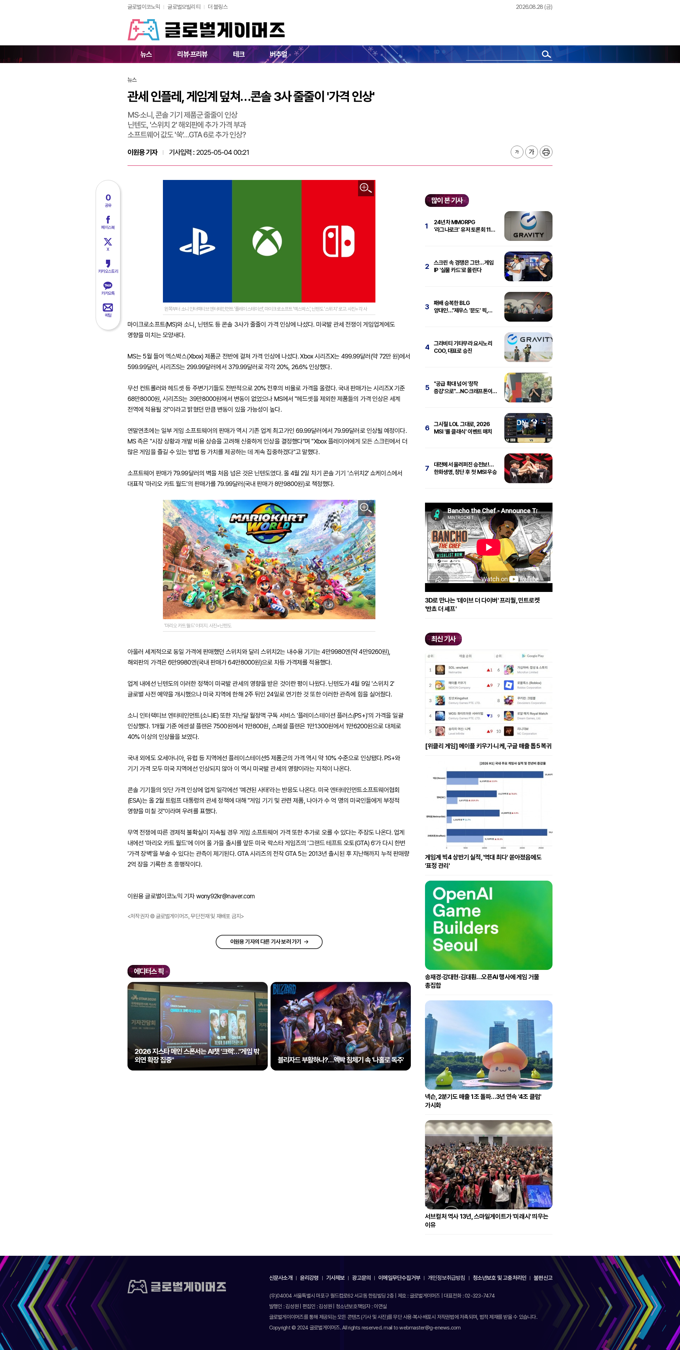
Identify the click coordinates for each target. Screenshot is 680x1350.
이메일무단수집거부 (399, 1278)
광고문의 (361, 1278)
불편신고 (543, 1278)
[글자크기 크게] (531, 152)
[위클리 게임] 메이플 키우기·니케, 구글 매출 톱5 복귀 (488, 746)
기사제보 (335, 1278)
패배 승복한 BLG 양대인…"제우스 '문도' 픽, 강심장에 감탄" (461, 307)
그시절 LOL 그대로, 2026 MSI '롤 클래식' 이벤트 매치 (463, 428)
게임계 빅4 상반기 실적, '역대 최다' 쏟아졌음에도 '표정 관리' (483, 861)
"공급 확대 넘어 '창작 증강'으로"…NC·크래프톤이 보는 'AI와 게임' (463, 387)
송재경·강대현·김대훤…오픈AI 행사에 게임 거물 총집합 (482, 981)
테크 (238, 54)
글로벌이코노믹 (144, 7)
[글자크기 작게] (517, 152)
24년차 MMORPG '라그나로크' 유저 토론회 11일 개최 (464, 226)
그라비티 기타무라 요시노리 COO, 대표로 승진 (463, 347)
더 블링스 (218, 7)
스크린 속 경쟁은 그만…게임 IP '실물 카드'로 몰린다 (463, 266)
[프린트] (546, 152)
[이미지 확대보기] (366, 188)
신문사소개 (281, 1278)
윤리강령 (309, 1278)
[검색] (546, 54)
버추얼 (278, 54)
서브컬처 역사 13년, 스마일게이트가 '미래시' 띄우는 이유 (486, 1220)
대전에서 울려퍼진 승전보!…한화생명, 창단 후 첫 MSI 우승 (465, 468)
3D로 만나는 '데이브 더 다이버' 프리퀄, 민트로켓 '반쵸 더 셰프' (482, 604)
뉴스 (146, 54)
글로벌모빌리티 (184, 7)
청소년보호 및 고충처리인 (500, 1278)
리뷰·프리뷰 (192, 54)
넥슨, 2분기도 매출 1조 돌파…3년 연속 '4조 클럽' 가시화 (483, 1101)
